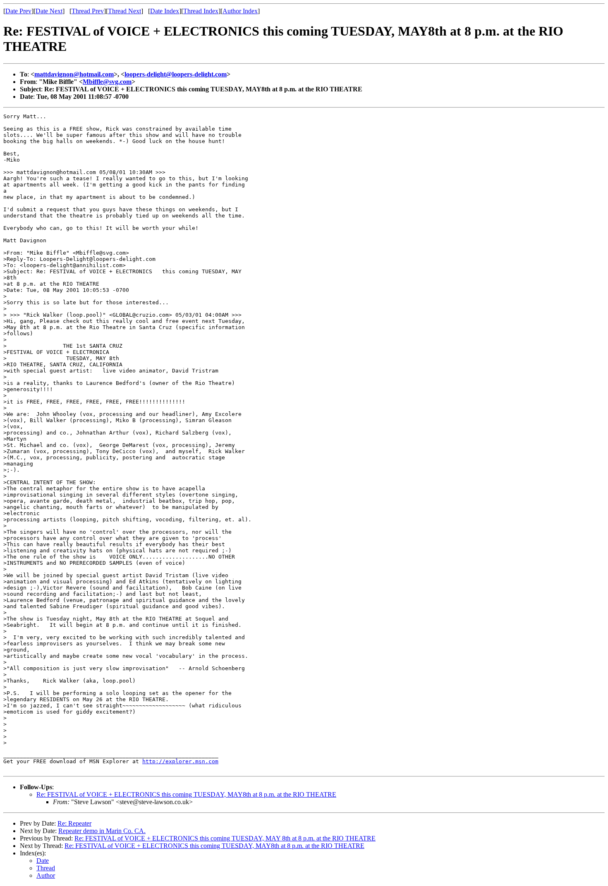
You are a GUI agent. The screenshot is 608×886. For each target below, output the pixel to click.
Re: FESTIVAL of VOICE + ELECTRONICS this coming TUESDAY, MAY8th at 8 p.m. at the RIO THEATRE (186, 794)
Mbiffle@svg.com (107, 81)
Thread (45, 868)
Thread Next (124, 10)
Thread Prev (88, 10)
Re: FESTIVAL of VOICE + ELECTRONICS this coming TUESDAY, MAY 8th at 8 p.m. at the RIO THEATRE (225, 838)
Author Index (240, 10)
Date (42, 860)
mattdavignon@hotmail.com (74, 74)
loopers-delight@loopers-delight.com (175, 74)
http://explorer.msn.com (180, 761)
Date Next (49, 10)
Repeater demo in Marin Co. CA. (102, 830)
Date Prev (18, 10)
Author (45, 875)
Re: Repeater (74, 823)
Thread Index (200, 10)
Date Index (164, 10)
